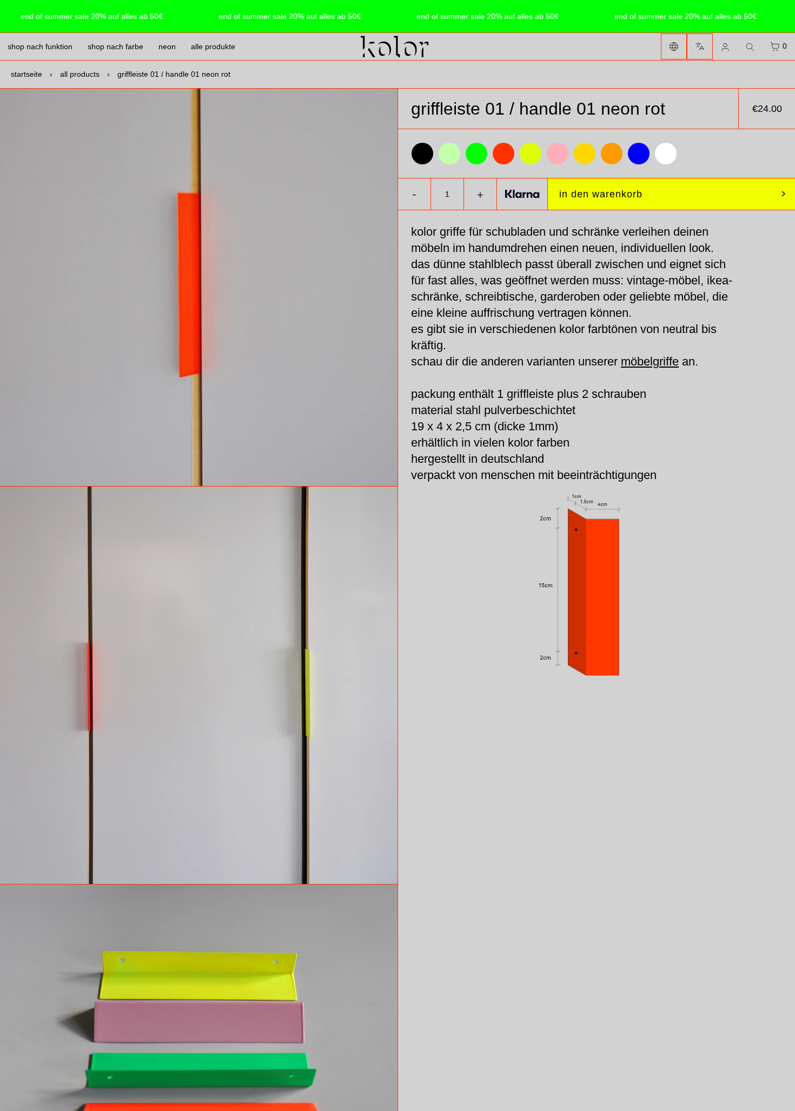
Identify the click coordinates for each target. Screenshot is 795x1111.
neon (167, 46)
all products (80, 74)
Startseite (26, 74)
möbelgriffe (650, 361)
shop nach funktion (40, 46)
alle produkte (213, 46)
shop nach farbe (115, 46)
